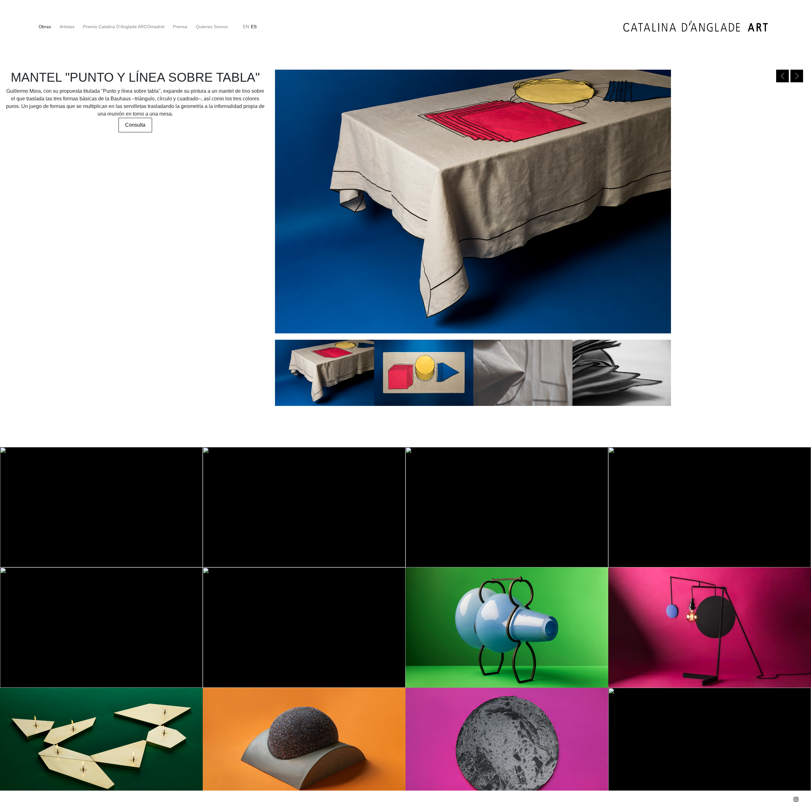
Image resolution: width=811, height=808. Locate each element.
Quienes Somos (212, 26)
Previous (782, 76)
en (246, 26)
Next (796, 76)
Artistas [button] (67, 26)
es (254, 26)
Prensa (180, 26)
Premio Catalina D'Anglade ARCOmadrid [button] (123, 26)
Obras (46, 26)
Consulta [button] (135, 125)
